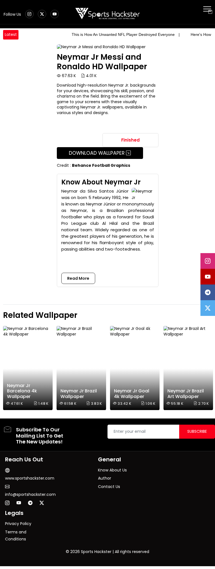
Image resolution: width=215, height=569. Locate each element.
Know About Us (112, 470)
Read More (78, 278)
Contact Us (109, 486)
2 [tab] (207, 316)
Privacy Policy (18, 523)
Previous (8, 368)
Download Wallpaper (97, 153)
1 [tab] (202, 316)
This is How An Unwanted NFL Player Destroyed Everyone (123, 34)
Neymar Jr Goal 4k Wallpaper (131, 393)
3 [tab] (211, 316)
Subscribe (197, 431)
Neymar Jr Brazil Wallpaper (78, 393)
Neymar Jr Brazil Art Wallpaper (185, 393)
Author (104, 478)
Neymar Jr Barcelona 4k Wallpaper (22, 390)
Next (207, 368)
